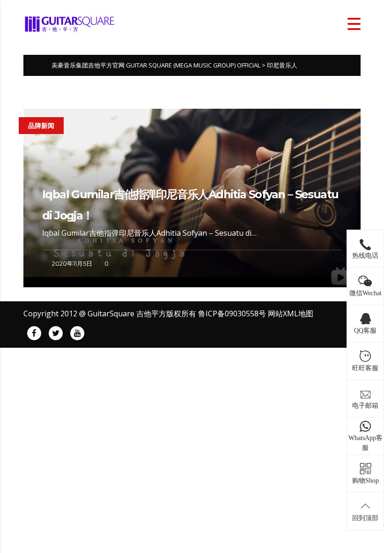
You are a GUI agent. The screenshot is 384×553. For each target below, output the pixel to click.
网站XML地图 (290, 313)
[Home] (70, 23)
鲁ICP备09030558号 (232, 313)
